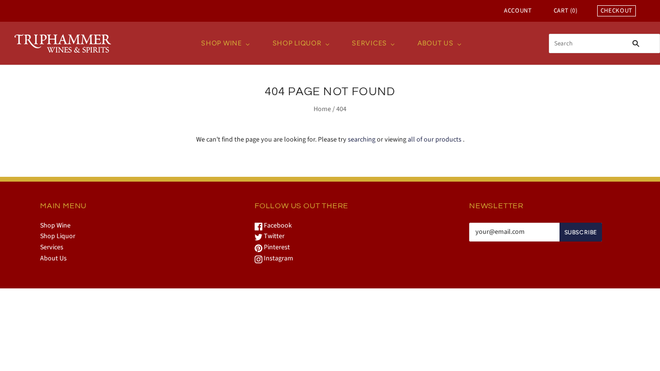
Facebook (277, 225)
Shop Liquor (297, 43)
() (566, 10)
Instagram (277, 258)
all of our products (434, 139)
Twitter (273, 236)
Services (369, 43)
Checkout (616, 10)
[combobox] (604, 43)
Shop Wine (221, 43)
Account (518, 10)
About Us (435, 43)
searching (361, 139)
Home (322, 109)
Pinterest (276, 247)
